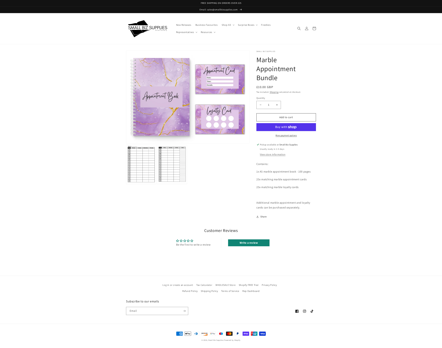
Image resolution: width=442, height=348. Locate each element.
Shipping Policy (209, 291)
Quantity (260, 98)
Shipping (274, 92)
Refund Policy (190, 291)
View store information (272, 154)
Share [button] (263, 216)
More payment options (286, 135)
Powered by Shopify (232, 340)
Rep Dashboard (251, 291)
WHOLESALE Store (225, 285)
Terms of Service (230, 291)
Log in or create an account (177, 285)
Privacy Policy (269, 285)
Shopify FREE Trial (249, 285)
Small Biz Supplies (216, 340)
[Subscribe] (184, 311)
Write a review (249, 243)
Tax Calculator (204, 285)
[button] (228, 24)
